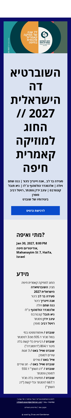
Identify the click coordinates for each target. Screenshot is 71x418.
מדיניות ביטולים (31, 407)
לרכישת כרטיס (35, 211)
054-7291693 (49, 402)
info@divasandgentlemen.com (29, 402)
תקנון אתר (42, 407)
